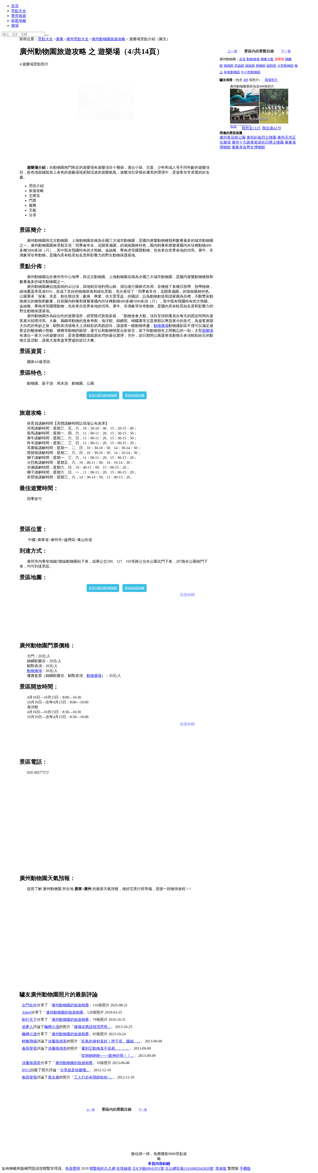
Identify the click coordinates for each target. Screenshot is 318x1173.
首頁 (15, 6)
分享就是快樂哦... (74, 1070)
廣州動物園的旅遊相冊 (70, 1005)
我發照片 (271, 80)
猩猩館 (228, 65)
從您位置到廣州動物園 (103, 395)
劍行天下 (29, 1020)
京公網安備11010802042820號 (189, 1168)
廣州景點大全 (77, 39)
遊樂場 (207, 331)
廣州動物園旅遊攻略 (108, 39)
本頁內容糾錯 (159, 1164)
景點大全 (18, 11)
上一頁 (90, 1109)
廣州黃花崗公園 (233, 137)
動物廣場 (161, 326)
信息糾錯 (187, 595)
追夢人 (27, 1027)
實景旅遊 (18, 16)
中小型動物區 (250, 72)
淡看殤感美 (57, 1041)
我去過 (271, 128)
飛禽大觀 (267, 59)
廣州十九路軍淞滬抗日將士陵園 (258, 142)
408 (245, 80)
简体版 (221, 1168)
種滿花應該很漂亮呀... (92, 1027)
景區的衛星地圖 (134, 395)
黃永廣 (53, 1077)
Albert (26, 1012)
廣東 (59, 39)
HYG (26, 1070)
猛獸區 (271, 65)
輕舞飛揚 (29, 1041)
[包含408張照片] (259, 106)
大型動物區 (285, 65)
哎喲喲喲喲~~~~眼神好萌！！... (107, 1056)
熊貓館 (261, 65)
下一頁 (143, 1109)
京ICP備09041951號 (148, 1168)
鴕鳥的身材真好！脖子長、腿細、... (110, 1041)
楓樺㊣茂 (51, 1027)
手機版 (245, 1168)
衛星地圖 (18, 21)
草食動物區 (232, 72)
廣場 (15, 25)
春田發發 (29, 1048)
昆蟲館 (239, 65)
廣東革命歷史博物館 (248, 147)
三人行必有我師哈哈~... (93, 1077)
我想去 (251, 128)
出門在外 (29, 1005)
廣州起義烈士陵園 (261, 137)
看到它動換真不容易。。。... (105, 1048)
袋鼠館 (250, 65)
